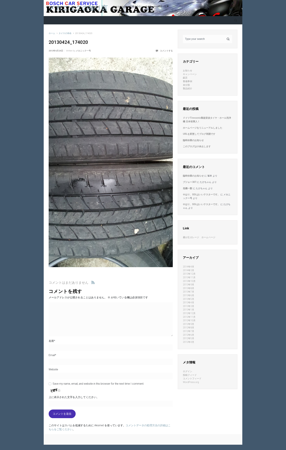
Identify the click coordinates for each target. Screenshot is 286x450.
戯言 (185, 77)
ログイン (187, 371)
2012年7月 (188, 331)
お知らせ (187, 70)
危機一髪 (187, 188)
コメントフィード (192, 378)
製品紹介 (187, 88)
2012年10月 (189, 320)
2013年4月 (188, 302)
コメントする (166, 50)
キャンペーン (190, 74)
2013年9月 (188, 284)
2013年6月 (188, 295)
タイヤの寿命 (65, 33)
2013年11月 (189, 277)
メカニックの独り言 (78, 8)
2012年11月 (189, 317)
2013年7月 (188, 291)
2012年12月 (189, 313)
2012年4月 (188, 342)
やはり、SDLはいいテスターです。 (201, 194)
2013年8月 (188, 288)
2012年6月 (188, 335)
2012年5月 (188, 338)
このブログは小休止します (197, 146)
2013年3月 (188, 306)
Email (52, 355)
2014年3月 (188, 270)
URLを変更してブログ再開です (199, 134)
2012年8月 (188, 327)
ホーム (52, 33)
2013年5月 (188, 299)
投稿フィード (190, 375)
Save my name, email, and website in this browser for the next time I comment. (98, 383)
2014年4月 (188, 266)
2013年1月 (188, 309)
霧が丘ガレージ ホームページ (199, 237)
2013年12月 (189, 273)
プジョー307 (189, 182)
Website (53, 369)
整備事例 (187, 81)
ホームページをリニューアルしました (202, 127)
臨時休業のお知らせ (193, 140)
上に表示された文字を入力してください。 (74, 397)
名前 (52, 340)
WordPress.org (191, 382)
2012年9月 (188, 324)
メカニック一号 (83, 50)
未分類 (186, 85)
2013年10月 (189, 281)
